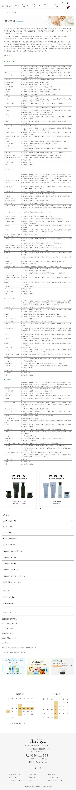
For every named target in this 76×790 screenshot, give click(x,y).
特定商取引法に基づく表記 (55, 780)
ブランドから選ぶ (9, 597)
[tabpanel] (19, 489)
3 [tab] (40, 508)
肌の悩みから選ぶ (9, 603)
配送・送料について (15, 774)
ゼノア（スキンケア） (10, 521)
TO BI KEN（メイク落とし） (13, 551)
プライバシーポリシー (54, 777)
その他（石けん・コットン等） (12, 582)
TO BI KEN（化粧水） (10, 563)
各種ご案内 (45, 5)
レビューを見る (57, 5)
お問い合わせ (51, 774)
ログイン (31, 780)
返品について (13, 777)
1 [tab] (35, 508)
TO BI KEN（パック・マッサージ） (15, 576)
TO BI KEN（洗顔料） (10, 557)
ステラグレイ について (10, 624)
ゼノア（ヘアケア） (9, 545)
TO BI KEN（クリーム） (11, 570)
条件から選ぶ (34, 5)
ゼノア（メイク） (8, 526)
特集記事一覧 (6, 633)
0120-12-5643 (39, 755)
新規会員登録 (32, 777)
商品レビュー (6, 643)
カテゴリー (24, 5)
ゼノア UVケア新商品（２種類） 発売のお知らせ (19, 647)
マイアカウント (33, 774)
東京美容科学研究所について (12, 619)
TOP (3, 12)
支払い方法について (9, 638)
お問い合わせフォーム (39, 762)
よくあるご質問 (7, 628)
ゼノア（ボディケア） (10, 538)
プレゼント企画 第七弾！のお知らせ (15, 652)
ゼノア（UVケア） (9, 532)
